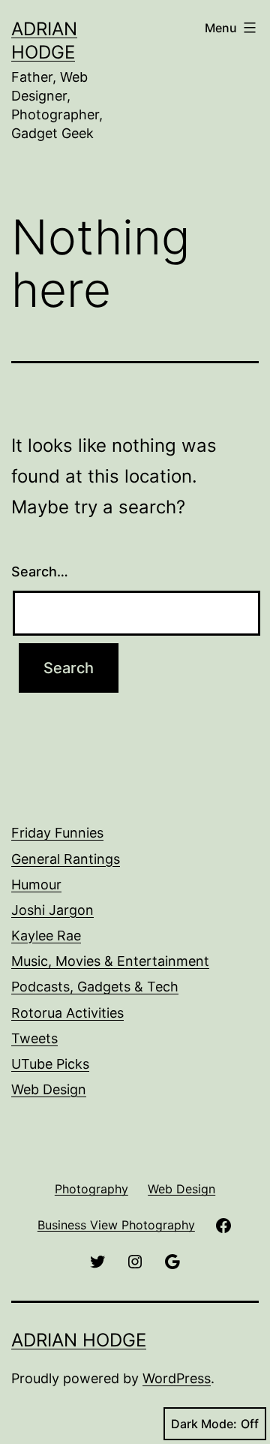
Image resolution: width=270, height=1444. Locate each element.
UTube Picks (50, 1064)
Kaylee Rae (46, 935)
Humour (36, 884)
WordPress (176, 1378)
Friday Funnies (57, 833)
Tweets (34, 1038)
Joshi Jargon (52, 910)
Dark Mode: (204, 1423)
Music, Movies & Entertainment (110, 961)
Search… (39, 571)
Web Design (48, 1089)
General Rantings (65, 859)
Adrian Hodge (78, 1340)
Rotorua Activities (67, 1013)
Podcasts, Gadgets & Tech (94, 986)
